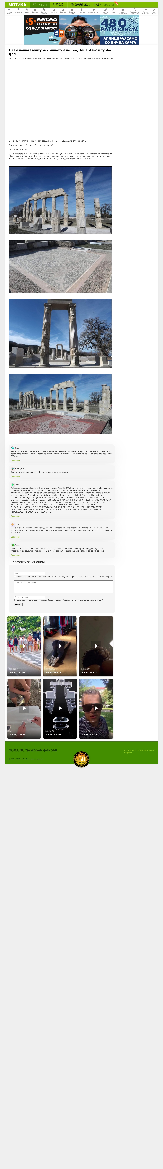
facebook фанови (33, 750)
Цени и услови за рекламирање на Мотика (139, 750)
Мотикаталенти (105, 12)
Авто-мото (53, 12)
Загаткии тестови (44, 12)
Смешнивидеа (9, 12)
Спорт (113, 12)
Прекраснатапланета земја (135, 12)
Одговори (15, 460)
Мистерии (18, 12)
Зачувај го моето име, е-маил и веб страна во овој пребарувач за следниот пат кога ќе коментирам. (64, 576)
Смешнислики (72, 12)
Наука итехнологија (123, 12)
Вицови (26, 12)
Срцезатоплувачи (94, 12)
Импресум (128, 753)
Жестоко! (63, 12)
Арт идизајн (154, 12)
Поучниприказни (145, 12)
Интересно (81, 12)
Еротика (35, 12)
